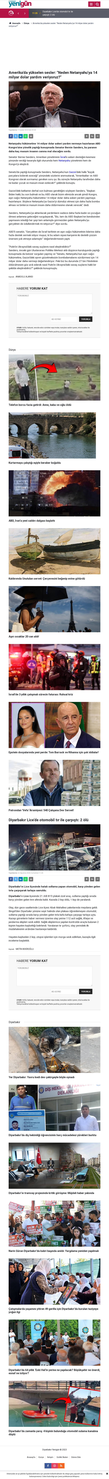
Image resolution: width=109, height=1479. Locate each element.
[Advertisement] (54, 50)
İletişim (50, 1457)
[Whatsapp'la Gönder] (25, 136)
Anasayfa (16, 23)
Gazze (72, 172)
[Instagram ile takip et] (54, 1465)
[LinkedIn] (20, 136)
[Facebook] (11, 136)
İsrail (63, 157)
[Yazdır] (31, 136)
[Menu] (91, 4)
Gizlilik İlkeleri (62, 1457)
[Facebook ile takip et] (48, 1465)
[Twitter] (16, 136)
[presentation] (18, 13)
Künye (41, 1457)
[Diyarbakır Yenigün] (20, 4)
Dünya (26, 23)
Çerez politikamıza (65, 1476)
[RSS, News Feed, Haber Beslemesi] (61, 1465)
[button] (87, 136)
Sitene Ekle (76, 1457)
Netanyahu (64, 160)
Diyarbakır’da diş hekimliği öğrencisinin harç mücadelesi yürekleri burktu (61, 13)
